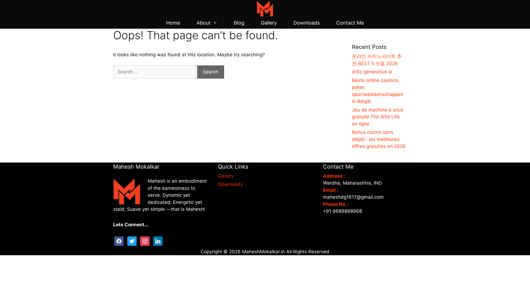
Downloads (306, 23)
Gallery (269, 23)
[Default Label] (158, 240)
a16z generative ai (372, 71)
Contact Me (350, 23)
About (204, 23)
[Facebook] (119, 240)
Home (173, 23)
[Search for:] (155, 71)
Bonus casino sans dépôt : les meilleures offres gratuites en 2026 (379, 139)
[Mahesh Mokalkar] (265, 8)
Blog (239, 23)
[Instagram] (145, 240)
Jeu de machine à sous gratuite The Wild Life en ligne (377, 117)
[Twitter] (132, 240)
